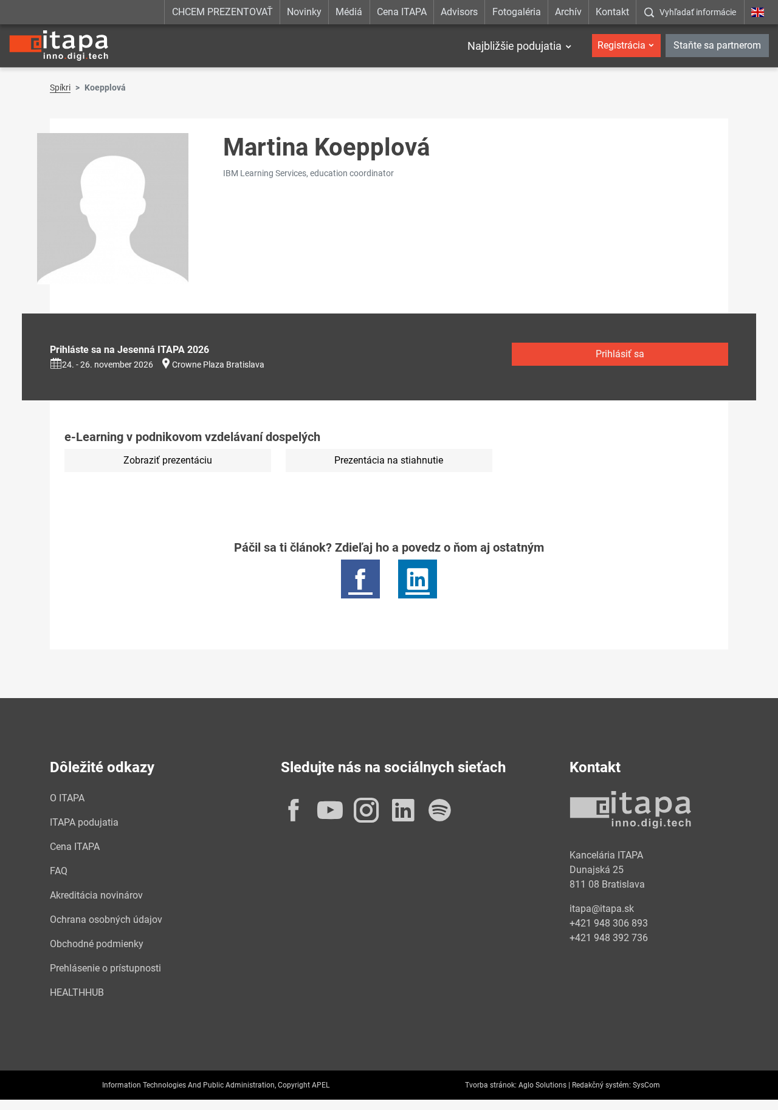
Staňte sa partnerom (717, 45)
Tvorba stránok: (491, 1085)
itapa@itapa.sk (602, 908)
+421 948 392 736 (609, 938)
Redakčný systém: (601, 1085)
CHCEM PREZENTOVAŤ (222, 12)
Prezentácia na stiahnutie (388, 460)
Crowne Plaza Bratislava (218, 364)
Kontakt (612, 12)
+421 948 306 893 (609, 923)
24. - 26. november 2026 (107, 364)
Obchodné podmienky (96, 944)
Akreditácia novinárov (96, 895)
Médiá (349, 12)
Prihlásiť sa (620, 354)
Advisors (459, 12)
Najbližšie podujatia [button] (514, 45)
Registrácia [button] (621, 45)
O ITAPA (67, 798)
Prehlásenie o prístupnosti (105, 968)
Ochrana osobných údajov (106, 919)
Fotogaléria (516, 12)
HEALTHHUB (77, 992)
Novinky (304, 12)
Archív (568, 12)
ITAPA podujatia (84, 822)
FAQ (58, 871)
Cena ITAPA (402, 12)
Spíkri (60, 87)
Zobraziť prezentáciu (167, 460)
